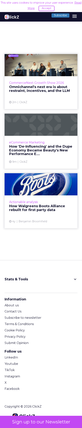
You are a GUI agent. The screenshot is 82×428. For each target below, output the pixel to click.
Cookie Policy (15, 330)
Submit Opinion (17, 343)
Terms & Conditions (19, 324)
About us (12, 305)
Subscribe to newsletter (23, 318)
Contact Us (13, 311)
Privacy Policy (15, 336)
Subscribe (60, 15)
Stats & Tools (41, 279)
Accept (46, 8)
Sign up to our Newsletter (41, 422)
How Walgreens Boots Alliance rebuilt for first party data (41, 200)
